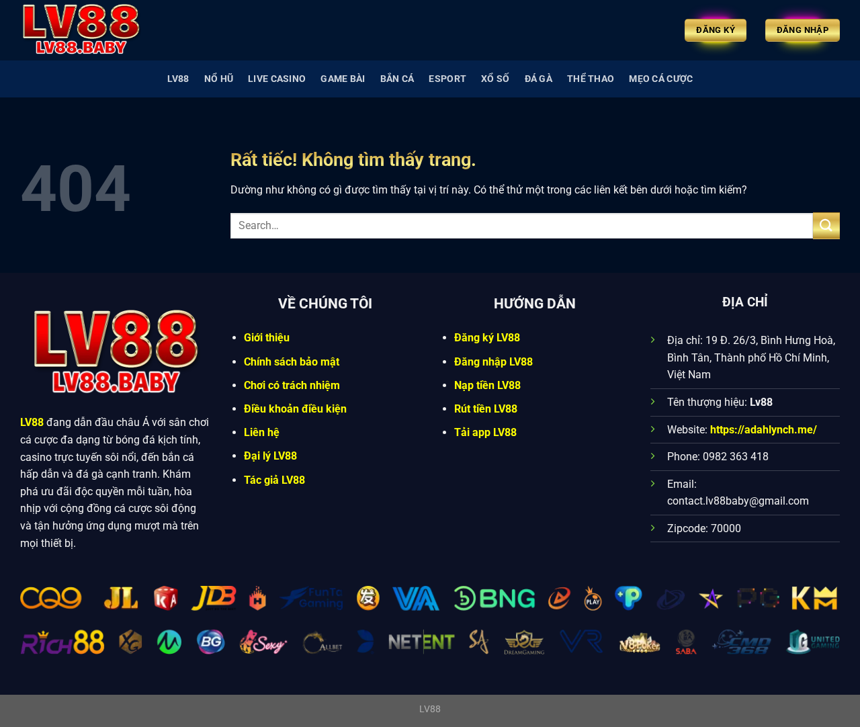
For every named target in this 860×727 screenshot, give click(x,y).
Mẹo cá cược (661, 79)
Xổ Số (495, 79)
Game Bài (342, 79)
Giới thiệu (267, 337)
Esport (447, 79)
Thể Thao (590, 79)
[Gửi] (826, 225)
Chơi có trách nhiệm (292, 385)
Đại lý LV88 (270, 456)
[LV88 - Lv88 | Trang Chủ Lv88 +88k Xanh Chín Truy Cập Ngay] (87, 30)
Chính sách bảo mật (291, 361)
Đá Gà (538, 79)
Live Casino (277, 79)
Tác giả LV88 (274, 480)
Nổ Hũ (218, 79)
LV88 (178, 79)
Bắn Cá (397, 79)
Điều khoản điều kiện (295, 408)
